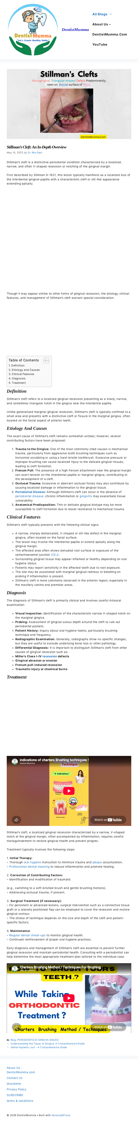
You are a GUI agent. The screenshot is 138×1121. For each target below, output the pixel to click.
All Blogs (100, 14)
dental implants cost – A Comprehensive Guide (39, 1047)
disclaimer (14, 1083)
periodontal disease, (29, 496)
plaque (97, 862)
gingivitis (86, 496)
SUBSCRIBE (15, 1095)
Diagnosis (19, 378)
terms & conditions (20, 1100)
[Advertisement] (69, 238)
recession (49, 656)
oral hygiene (32, 862)
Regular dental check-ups (27, 935)
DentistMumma (75, 29)
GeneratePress (61, 1115)
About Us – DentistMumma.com (109, 29)
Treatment (19, 382)
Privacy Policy (16, 1089)
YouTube (99, 44)
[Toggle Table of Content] (44, 360)
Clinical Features (23, 374)
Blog (13, 1039)
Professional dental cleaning (29, 866)
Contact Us (15, 1078)
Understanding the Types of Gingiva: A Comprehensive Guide (48, 1043)
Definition (18, 365)
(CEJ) (55, 554)
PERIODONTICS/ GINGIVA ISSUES (38, 1039)
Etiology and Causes (26, 369)
